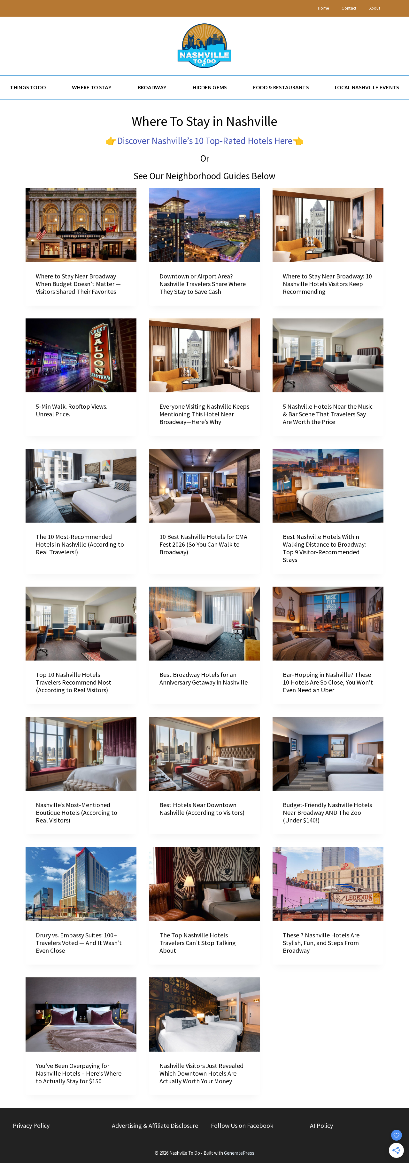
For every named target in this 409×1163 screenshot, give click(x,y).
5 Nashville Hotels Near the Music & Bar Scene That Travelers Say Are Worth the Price (328, 414)
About (375, 8)
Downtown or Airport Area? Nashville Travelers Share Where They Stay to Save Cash (202, 283)
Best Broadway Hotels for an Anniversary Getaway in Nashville (203, 678)
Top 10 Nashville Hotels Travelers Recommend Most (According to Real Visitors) (73, 682)
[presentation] (81, 225)
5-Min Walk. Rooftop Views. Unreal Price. (71, 410)
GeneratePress (239, 1153)
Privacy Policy (31, 1125)
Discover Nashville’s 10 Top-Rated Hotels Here (204, 141)
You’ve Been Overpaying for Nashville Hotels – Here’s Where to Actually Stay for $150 (78, 1073)
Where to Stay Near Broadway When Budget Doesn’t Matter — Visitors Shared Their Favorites (78, 283)
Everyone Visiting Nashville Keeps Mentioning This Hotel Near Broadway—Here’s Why (204, 414)
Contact (349, 8)
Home (323, 8)
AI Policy (321, 1125)
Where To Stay (92, 87)
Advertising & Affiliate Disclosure (155, 1125)
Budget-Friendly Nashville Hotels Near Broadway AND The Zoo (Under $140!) (327, 812)
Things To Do (28, 87)
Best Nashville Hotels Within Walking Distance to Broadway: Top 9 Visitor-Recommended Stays (324, 548)
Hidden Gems (210, 87)
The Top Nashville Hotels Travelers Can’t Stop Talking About (197, 942)
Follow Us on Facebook (242, 1125)
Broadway (152, 87)
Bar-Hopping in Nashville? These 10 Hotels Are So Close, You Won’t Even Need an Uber (328, 682)
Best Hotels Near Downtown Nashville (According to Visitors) (201, 808)
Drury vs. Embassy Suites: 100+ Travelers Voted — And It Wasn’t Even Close (79, 942)
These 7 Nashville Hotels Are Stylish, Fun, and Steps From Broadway (321, 942)
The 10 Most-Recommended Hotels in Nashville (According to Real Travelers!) (80, 544)
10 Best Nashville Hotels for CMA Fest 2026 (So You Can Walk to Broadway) (203, 544)
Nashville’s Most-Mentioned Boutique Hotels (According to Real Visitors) (76, 812)
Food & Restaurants (281, 87)
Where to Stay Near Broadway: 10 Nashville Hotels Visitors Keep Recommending (327, 283)
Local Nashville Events (367, 87)
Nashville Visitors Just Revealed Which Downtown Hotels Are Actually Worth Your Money (201, 1073)
